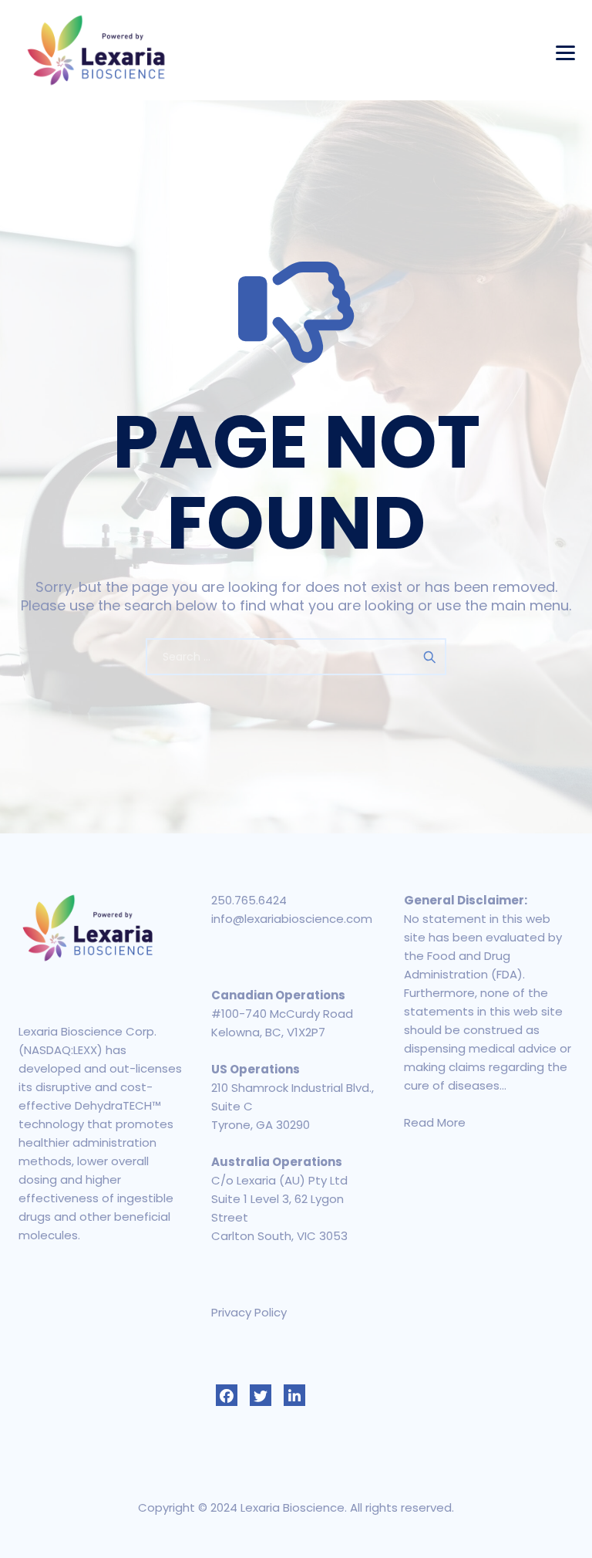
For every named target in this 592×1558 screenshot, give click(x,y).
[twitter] (260, 1395)
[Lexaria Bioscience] (96, 50)
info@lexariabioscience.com (291, 919)
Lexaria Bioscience (292, 1507)
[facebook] (226, 1395)
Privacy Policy (249, 1312)
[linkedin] (294, 1395)
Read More (435, 1122)
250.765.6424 (249, 900)
